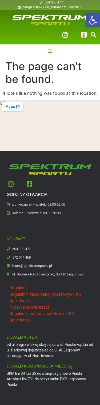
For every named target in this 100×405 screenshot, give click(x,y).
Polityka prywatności (29, 307)
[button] (93, 20)
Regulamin (19, 287)
